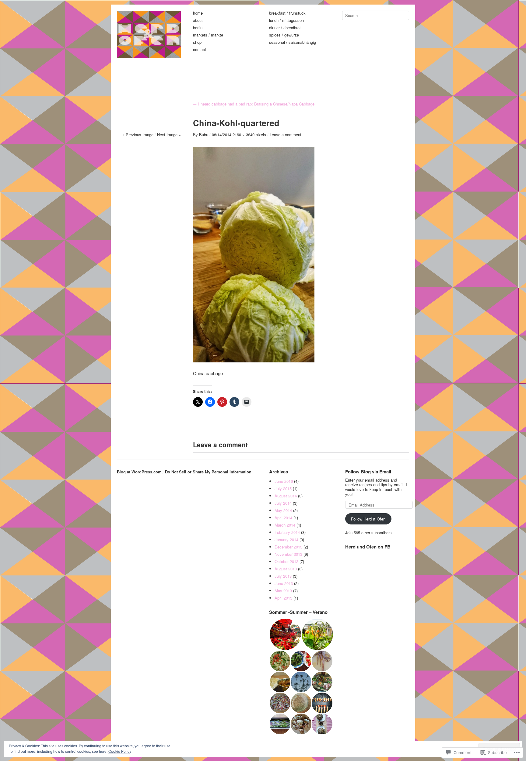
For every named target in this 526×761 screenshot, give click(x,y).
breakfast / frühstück (287, 13)
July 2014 (283, 503)
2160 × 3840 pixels (249, 134)
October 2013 (286, 561)
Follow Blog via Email (368, 471)
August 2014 (286, 496)
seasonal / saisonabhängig (292, 42)
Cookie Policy (119, 751)
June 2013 (284, 583)
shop (197, 42)
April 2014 (283, 518)
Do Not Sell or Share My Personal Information (208, 472)
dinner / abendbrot (285, 27)
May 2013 (283, 590)
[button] (285, 634)
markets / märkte (208, 35)
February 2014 (287, 532)
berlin (197, 27)
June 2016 (284, 481)
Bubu (203, 134)
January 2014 (286, 539)
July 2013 (283, 576)
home (198, 13)
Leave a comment (285, 134)
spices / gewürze (284, 35)
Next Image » (169, 134)
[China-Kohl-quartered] (253, 360)
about (198, 20)
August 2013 (286, 569)
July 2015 (283, 488)
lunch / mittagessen (286, 20)
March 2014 (285, 525)
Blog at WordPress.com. (140, 472)
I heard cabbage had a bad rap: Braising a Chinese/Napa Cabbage (253, 104)
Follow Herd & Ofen (368, 519)
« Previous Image (137, 134)
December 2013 (288, 547)
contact (199, 49)
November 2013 (288, 554)
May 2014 (283, 510)
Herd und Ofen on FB (368, 546)
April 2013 (283, 598)
